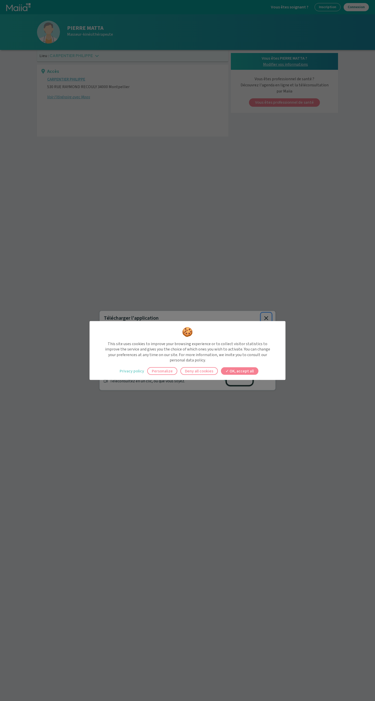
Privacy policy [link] (132, 371)
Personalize (162, 371)
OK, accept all (241, 371)
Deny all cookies (199, 371)
